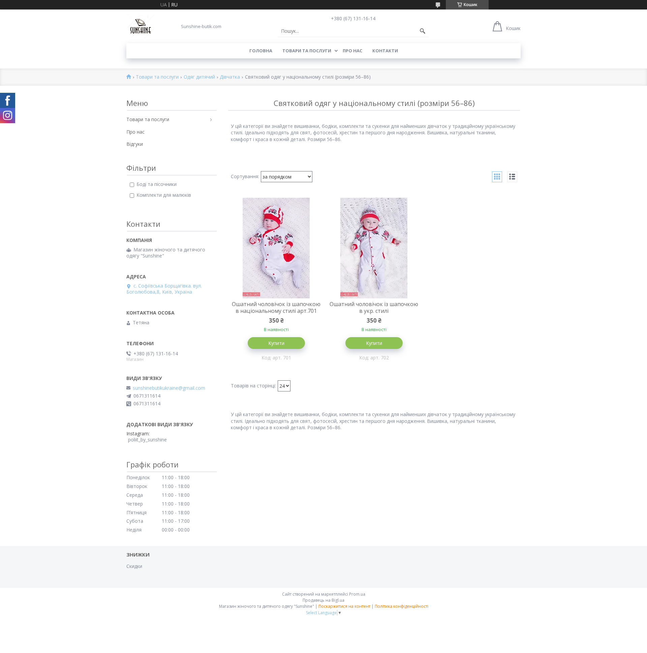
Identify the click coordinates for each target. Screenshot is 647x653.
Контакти (385, 51)
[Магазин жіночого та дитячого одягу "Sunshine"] (140, 26)
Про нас (352, 51)
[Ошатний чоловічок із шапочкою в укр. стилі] (374, 248)
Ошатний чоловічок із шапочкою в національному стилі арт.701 (276, 307)
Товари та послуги (306, 51)
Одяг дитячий (199, 77)
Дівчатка (230, 77)
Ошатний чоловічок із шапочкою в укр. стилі (374, 307)
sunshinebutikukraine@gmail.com (169, 388)
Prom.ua (357, 594)
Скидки (134, 566)
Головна (260, 51)
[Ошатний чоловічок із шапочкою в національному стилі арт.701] (276, 248)
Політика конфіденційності (401, 606)
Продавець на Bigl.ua (323, 600)
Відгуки (134, 144)
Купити (276, 343)
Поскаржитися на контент (344, 606)
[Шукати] (422, 31)
